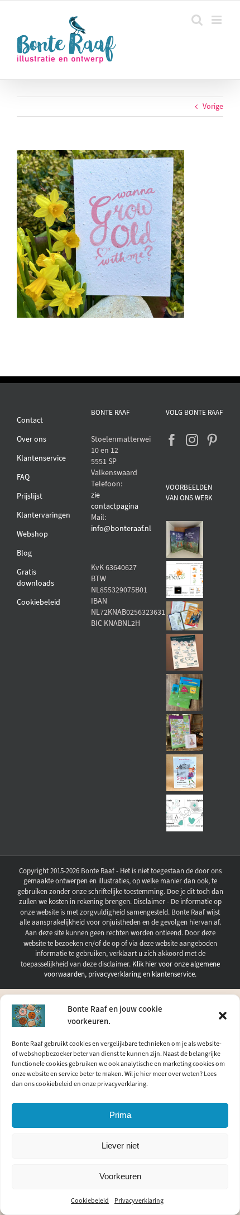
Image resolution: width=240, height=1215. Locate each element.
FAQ (23, 477)
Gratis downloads (35, 578)
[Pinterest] (212, 440)
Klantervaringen (43, 515)
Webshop (32, 534)
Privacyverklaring (139, 1200)
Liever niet (120, 1145)
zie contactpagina (114, 500)
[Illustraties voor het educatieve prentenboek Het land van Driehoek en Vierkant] (185, 692)
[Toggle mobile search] (197, 20)
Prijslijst (29, 496)
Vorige (213, 106)
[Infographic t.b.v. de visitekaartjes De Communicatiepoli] (185, 813)
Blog (24, 553)
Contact (30, 420)
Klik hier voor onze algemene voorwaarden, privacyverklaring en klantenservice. (132, 969)
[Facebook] (172, 440)
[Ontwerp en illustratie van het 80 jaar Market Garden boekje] (185, 616)
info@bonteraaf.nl (119, 528)
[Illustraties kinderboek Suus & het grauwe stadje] (185, 773)
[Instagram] (192, 440)
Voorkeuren (120, 1176)
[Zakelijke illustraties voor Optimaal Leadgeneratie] (185, 652)
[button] (222, 1015)
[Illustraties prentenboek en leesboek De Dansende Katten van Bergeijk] (185, 539)
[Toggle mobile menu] (217, 20)
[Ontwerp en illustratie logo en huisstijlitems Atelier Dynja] (185, 579)
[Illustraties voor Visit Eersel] (185, 732)
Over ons (31, 439)
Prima (120, 1115)
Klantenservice (41, 458)
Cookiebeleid (90, 1200)
